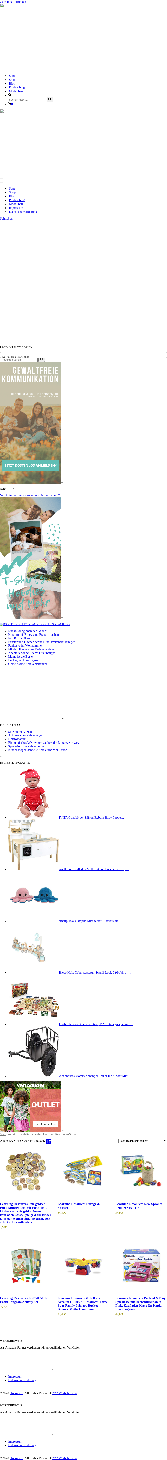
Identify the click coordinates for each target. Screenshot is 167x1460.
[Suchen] (50, 99)
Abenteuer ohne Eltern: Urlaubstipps (31, 653)
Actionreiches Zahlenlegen (25, 735)
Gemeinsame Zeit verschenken (28, 664)
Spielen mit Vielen (20, 731)
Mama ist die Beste (20, 656)
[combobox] (83, 355)
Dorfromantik (17, 739)
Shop (12, 79)
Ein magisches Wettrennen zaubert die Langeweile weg (43, 742)
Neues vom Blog (57, 624)
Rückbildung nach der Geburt (27, 631)
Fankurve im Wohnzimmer (25, 645)
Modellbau (16, 91)
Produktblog (17, 87)
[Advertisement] (30, 282)
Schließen (6, 218)
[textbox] (83, 356)
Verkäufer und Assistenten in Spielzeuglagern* (30, 495)
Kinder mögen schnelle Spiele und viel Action (37, 750)
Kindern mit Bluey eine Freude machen (33, 634)
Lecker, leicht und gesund (24, 660)
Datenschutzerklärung (23, 211)
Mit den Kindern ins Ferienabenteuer (31, 649)
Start (12, 76)
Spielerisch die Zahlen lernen (26, 746)
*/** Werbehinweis (64, 1393)
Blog (12, 83)
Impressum (16, 208)
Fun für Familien (19, 638)
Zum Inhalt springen (13, 1)
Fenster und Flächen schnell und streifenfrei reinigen (41, 642)
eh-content (16, 1393)
